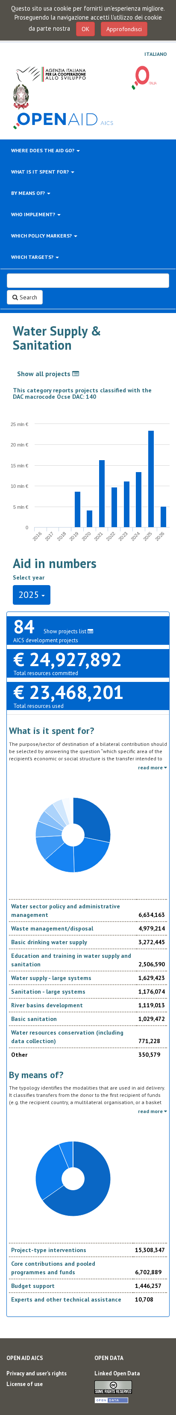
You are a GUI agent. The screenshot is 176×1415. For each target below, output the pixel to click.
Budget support (33, 1286)
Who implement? (33, 214)
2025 (29, 594)
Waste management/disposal (52, 928)
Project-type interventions (48, 1250)
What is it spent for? (40, 171)
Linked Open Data (117, 1373)
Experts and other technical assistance (66, 1299)
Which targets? (33, 257)
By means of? (28, 193)
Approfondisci (124, 29)
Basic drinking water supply (49, 942)
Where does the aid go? (43, 150)
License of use (24, 1384)
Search (27, 297)
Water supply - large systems (51, 978)
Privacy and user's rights (36, 1373)
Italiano (155, 54)
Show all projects (44, 373)
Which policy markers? (42, 235)
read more (151, 767)
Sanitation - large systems (48, 991)
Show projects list (66, 631)
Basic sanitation (34, 1019)
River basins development (47, 1005)
